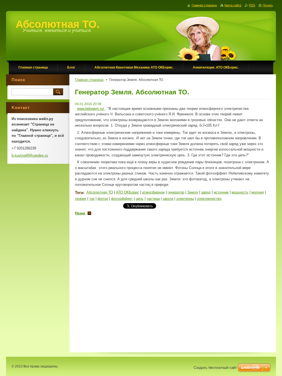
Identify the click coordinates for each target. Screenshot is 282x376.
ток (91, 199)
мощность (240, 192)
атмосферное (153, 192)
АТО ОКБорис (127, 192)
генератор (176, 192)
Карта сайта (232, 5)
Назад (80, 213)
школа (168, 199)
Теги (79, 192)
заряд (206, 192)
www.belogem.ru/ (91, 109)
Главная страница (89, 79)
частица (153, 199)
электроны (185, 199)
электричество (209, 199)
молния (257, 192)
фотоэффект (122, 199)
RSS (252, 5)
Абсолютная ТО (99, 192)
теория (80, 199)
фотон (102, 199)
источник (221, 192)
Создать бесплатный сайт (215, 368)
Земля (192, 192)
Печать (268, 5)
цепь (139, 199)
